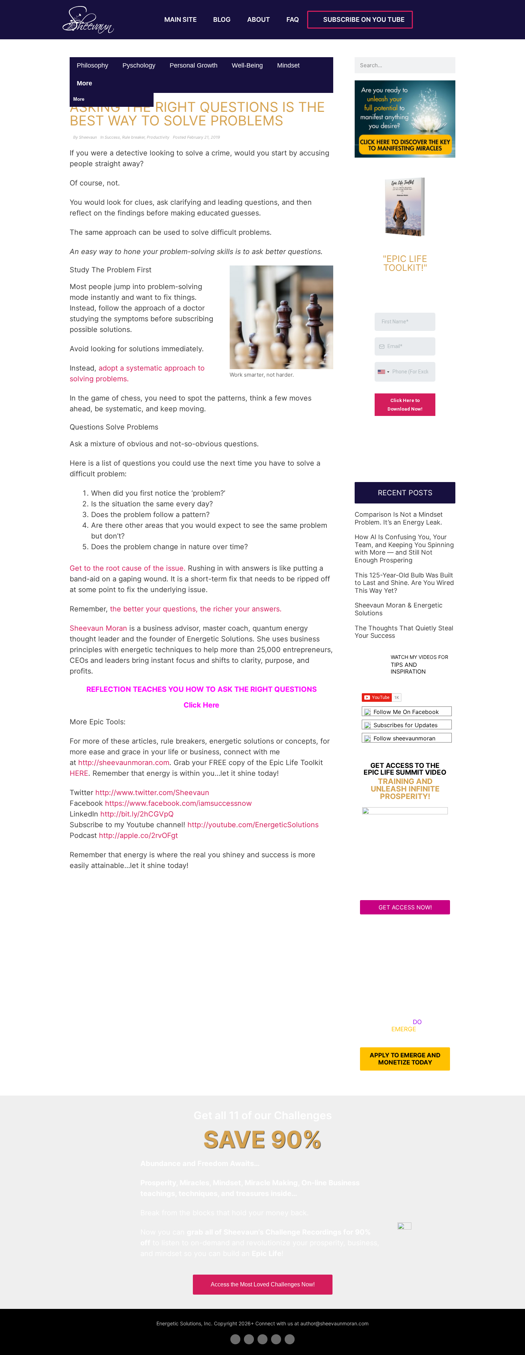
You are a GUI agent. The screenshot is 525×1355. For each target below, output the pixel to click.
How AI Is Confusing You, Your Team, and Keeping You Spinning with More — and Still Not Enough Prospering (404, 548)
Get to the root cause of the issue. (128, 568)
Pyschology (138, 65)
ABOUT (258, 19)
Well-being (247, 65)
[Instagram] (290, 1339)
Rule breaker (133, 137)
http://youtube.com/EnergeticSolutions (253, 824)
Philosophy (92, 65)
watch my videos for (419, 657)
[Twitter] (249, 1339)
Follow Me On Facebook (406, 711)
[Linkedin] (263, 1339)
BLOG (222, 19)
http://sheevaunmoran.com (123, 762)
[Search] (447, 65)
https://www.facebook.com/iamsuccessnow (178, 803)
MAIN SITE (180, 19)
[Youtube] (276, 1339)
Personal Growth (194, 65)
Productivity (158, 137)
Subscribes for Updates (406, 725)
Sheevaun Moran (98, 628)
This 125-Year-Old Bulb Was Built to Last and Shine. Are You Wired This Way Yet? (404, 582)
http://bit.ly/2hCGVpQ (137, 814)
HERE (79, 773)
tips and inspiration (408, 668)
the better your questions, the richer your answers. (196, 609)
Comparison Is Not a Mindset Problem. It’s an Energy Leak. (399, 518)
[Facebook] (235, 1339)
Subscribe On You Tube (362, 19)
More (85, 83)
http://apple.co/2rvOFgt (138, 835)
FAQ (292, 19)
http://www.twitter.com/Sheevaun (152, 792)
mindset (288, 65)
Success (112, 137)
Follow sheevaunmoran (404, 738)
